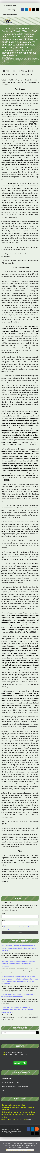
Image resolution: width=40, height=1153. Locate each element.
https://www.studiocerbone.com (16, 1054)
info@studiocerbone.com (10, 14)
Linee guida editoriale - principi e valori (14, 1086)
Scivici (3, 1090)
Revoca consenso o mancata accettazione (20, 1150)
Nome (3, 913)
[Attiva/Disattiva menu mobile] (36, 20)
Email (3, 920)
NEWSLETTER (6, 1078)
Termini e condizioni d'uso (10, 1082)
